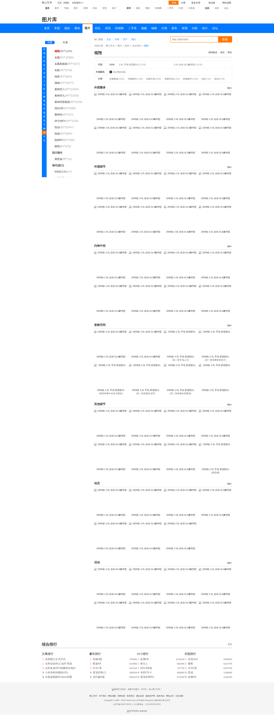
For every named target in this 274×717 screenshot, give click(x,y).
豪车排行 (95, 653)
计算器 (191, 8)
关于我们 (102, 696)
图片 (76, 8)
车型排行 (190, 653)
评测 (85, 8)
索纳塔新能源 (68, 102)
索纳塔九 (67, 95)
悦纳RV (64, 140)
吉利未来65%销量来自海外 (60, 668)
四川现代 (57, 152)
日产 (125, 39)
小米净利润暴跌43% (56, 672)
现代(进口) (58, 165)
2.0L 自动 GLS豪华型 (184, 64)
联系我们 (130, 696)
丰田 (117, 39)
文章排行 (47, 653)
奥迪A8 (97, 663)
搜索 (225, 39)
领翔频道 (212, 52)
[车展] (65, 38)
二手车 (170, 8)
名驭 (63, 70)
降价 (148, 8)
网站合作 (170, 696)
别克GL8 (193, 659)
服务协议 (160, 696)
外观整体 (117, 79)
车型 (104, 8)
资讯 (108, 28)
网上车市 (47, 2)
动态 (206, 79)
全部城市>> (77, 2)
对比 (95, 8)
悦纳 (63, 133)
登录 (174, 2)
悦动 (64, 127)
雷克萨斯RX (147, 677)
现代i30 (65, 108)
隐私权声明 (150, 696)
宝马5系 (192, 668)
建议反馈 (140, 696)
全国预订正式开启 (55, 659)
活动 (219, 79)
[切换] (66, 2)
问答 (217, 8)
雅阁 (190, 663)
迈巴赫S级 (99, 677)
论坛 (226, 8)
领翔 (63, 51)
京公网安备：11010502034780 (147, 704)
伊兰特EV (66, 121)
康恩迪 (63, 159)
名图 (64, 57)
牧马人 (144, 663)
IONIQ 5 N (63, 171)
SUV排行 (142, 653)
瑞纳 (64, 83)
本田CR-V (146, 672)
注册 (183, 2)
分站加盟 (179, 696)
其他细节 (190, 79)
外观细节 (135, 79)
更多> (229, 88)
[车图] (50, 38)
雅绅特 (64, 114)
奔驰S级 (97, 659)
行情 (181, 8)
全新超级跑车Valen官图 (58, 677)
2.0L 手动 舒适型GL (129, 64)
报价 (138, 8)
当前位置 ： (100, 45)
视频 (144, 28)
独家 (154, 28)
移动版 (212, 2)
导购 (66, 8)
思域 (190, 672)
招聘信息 (121, 696)
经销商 (158, 8)
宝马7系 (97, 668)
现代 (133, 39)
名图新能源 (67, 63)
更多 (230, 644)
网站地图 (112, 696)
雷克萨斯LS (99, 672)
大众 (109, 39)
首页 (47, 28)
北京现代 (136, 45)
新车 (57, 8)
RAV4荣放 (146, 668)
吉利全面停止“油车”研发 (58, 663)
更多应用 (195, 2)
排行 (114, 8)
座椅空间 (172, 79)
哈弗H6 (144, 659)
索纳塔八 (67, 89)
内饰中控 (153, 79)
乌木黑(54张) (119, 72)
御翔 (63, 146)
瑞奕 (63, 76)
